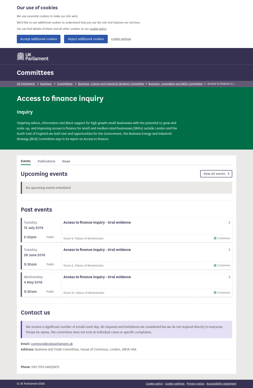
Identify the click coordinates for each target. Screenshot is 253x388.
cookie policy (98, 29)
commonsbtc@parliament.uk (52, 344)
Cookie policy (154, 383)
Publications (46, 161)
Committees (35, 73)
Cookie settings (121, 39)
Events (26, 161)
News (66, 161)
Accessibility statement (221, 383)
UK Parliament (26, 84)
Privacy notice (195, 383)
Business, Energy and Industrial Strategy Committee (111, 84)
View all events (215, 174)
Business (46, 84)
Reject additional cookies (86, 39)
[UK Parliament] (33, 56)
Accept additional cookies (38, 39)
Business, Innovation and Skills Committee (175, 84)
